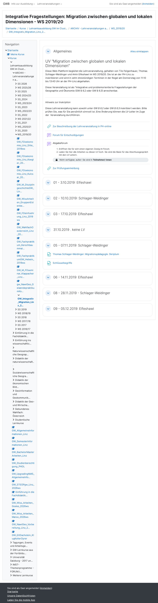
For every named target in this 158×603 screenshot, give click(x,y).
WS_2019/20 (118, 28)
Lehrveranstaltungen (48, 3)
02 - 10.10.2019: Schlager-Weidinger (81, 198)
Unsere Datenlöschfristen (21, 595)
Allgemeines (62, 51)
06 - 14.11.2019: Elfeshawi (73, 277)
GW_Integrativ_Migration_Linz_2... (27, 32)
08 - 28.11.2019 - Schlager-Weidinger (81, 293)
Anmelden (148, 3)
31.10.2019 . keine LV (69, 230)
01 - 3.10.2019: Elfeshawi (72, 182)
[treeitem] (19, 313)
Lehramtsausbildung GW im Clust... (48, 28)
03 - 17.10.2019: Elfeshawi (73, 214)
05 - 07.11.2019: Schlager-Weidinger (80, 245)
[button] (48, 51)
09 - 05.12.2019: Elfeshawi (73, 309)
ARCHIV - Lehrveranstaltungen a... (89, 28)
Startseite (11, 28)
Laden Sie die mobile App (21, 600)
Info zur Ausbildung (22, 3)
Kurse (23, 28)
